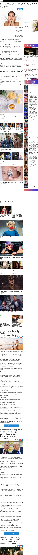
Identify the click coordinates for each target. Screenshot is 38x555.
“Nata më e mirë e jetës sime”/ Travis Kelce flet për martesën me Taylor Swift (19, 129)
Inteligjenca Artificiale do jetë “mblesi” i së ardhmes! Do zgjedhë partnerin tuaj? (30, 61)
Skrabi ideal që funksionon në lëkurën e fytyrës (18, 5)
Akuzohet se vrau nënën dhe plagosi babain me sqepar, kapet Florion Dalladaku (30, 75)
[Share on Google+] (20, 337)
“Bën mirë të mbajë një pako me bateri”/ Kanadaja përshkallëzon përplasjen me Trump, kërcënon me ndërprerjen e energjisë (11, 434)
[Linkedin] (22, 9)
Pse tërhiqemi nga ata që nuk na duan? (11, 128)
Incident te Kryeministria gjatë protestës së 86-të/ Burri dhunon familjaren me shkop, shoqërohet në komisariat (11, 540)
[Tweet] (20, 9)
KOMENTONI (12, 425)
